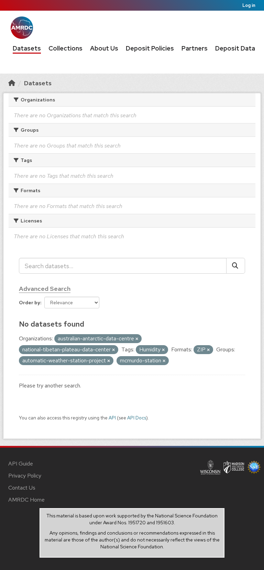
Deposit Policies (150, 48)
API (112, 418)
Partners (195, 48)
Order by (29, 302)
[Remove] (136, 339)
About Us (104, 48)
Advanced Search (44, 289)
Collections (65, 48)
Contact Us (21, 487)
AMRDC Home (26, 499)
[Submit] (235, 266)
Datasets (27, 48)
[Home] (11, 83)
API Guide (20, 463)
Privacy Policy (24, 475)
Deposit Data (235, 48)
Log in (248, 5)
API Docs (136, 418)
